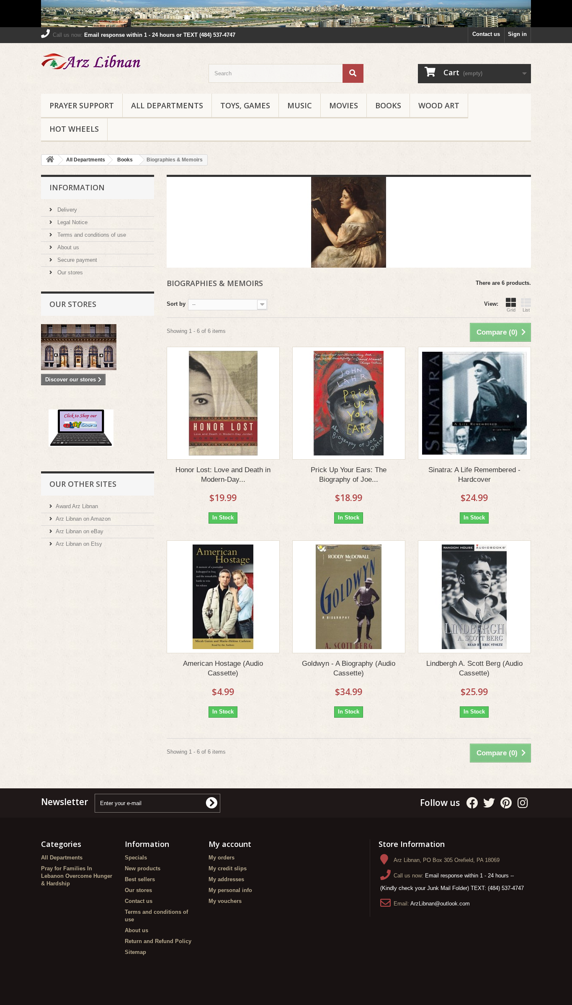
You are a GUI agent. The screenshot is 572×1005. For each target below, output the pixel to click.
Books (388, 105)
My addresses (226, 879)
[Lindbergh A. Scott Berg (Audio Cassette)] (474, 597)
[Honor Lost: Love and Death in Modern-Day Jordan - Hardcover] (223, 403)
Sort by (176, 304)
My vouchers (225, 901)
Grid (511, 309)
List (526, 309)
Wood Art (438, 105)
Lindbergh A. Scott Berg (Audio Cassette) (474, 668)
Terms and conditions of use (91, 235)
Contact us (486, 34)
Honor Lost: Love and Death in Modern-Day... (223, 474)
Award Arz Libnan (77, 506)
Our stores (69, 272)
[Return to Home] (50, 160)
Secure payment (76, 260)
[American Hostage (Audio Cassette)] (223, 597)
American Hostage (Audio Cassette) (223, 668)
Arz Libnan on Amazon (83, 519)
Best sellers (140, 879)
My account (230, 844)
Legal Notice (72, 222)
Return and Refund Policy (158, 941)
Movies (343, 105)
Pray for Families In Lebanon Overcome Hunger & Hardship (76, 876)
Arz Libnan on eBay (79, 531)
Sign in (517, 34)
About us (67, 247)
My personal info (230, 890)
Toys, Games (245, 105)
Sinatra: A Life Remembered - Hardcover (474, 474)
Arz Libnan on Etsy (79, 544)
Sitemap (135, 952)
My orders (221, 857)
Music (299, 105)
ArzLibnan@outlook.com (440, 903)
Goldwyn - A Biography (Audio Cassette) (348, 668)
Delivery (66, 210)
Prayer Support (81, 105)
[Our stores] (97, 347)
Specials (136, 857)
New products (142, 868)
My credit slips (228, 868)
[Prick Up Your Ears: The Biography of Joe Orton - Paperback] (348, 403)
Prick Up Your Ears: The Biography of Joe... (348, 474)
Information (77, 187)
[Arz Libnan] (118, 63)
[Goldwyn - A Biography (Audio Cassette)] (348, 597)
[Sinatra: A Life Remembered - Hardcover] (474, 403)
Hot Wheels (74, 129)
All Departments (167, 105)
